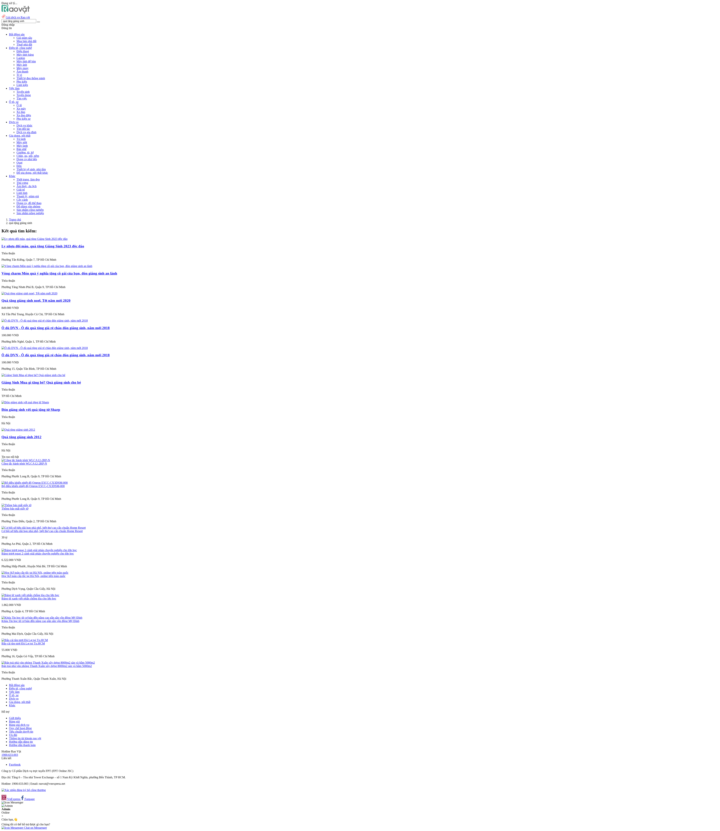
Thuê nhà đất (24, 44)
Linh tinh (21, 193)
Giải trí (20, 189)
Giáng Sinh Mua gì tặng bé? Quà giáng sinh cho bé (41, 382)
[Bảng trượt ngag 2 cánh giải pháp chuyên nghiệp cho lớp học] (39, 550)
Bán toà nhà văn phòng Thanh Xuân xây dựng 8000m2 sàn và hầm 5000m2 (47, 666)
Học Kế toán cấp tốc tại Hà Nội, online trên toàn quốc (33, 576)
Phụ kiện (21, 81)
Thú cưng (22, 182)
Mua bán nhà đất (26, 41)
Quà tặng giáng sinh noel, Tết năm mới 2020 (36, 300)
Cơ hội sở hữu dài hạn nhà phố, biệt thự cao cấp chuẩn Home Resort (42, 531)
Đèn (19, 166)
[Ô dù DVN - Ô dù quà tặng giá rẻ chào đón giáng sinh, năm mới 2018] (45, 320)
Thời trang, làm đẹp (28, 179)
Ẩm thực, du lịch (26, 186)
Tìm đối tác (23, 128)
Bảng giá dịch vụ (19, 724)
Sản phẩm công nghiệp (30, 209)
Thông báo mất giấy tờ (15, 508)
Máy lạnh (22, 145)
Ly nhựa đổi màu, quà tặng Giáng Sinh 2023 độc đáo (43, 246)
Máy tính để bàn (26, 61)
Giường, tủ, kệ (25, 152)
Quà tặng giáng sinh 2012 (21, 437)
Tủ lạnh (21, 139)
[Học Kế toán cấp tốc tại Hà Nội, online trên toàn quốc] (35, 572)
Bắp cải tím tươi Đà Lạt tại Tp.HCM (23, 643)
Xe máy (21, 108)
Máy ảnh (21, 64)
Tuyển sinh (23, 91)
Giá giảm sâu (24, 37)
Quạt (19, 162)
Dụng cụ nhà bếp (26, 159)
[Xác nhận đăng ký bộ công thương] (24, 790)
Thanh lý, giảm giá (27, 196)
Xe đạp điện (23, 115)
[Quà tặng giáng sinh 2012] (18, 429)
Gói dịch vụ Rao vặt (18, 17)
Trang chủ (15, 219)
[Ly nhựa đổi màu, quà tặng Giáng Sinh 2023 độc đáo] (35, 238)
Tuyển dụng (23, 95)
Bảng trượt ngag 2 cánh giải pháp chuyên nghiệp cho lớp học (38, 553)
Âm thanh (22, 71)
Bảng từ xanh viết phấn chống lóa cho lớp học (29, 598)
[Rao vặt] (16, 12)
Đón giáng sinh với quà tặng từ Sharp (31, 410)
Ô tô (19, 105)
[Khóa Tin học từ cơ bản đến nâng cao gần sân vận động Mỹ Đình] (42, 617)
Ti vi (19, 74)
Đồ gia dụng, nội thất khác (32, 172)
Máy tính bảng (25, 54)
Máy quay (22, 68)
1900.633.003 (10, 754)
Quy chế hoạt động (20, 728)
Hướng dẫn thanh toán (22, 745)
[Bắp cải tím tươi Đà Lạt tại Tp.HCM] (25, 640)
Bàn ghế (21, 149)
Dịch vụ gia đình (26, 132)
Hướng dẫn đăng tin (21, 741)
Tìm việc (21, 98)
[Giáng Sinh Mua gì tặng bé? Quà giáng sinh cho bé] (33, 375)
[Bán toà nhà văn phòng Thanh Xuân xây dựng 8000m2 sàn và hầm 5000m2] (48, 662)
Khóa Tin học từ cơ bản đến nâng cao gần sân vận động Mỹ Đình (40, 621)
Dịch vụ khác (24, 125)
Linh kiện (22, 85)
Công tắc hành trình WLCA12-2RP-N (24, 463)
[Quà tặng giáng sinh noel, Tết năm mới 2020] (29, 293)
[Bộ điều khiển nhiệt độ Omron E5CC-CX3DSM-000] (35, 482)
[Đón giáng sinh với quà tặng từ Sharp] (25, 402)
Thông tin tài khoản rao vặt (25, 738)
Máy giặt (21, 142)
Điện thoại (22, 51)
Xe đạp (20, 112)
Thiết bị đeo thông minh (30, 78)
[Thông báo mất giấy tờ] (16, 505)
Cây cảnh (22, 199)
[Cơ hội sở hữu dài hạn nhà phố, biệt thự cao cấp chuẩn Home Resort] (44, 527)
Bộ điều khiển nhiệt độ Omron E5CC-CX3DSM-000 (33, 486)
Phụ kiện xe (23, 118)
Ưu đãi (13, 735)
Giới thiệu (15, 718)
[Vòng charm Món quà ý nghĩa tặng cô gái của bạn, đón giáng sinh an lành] (47, 266)
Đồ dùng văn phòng (28, 206)
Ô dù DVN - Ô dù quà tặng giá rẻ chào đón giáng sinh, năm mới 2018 (56, 328)
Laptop (20, 58)
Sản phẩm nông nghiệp (30, 213)
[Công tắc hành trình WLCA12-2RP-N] (26, 460)
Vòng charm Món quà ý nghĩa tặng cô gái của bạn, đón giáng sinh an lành (59, 273)
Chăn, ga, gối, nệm (27, 155)
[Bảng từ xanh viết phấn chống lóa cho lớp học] (30, 595)
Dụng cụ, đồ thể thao (28, 203)
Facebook (15, 764)
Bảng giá (14, 721)
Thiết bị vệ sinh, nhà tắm (31, 169)
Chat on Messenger (35, 827)
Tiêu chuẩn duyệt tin (21, 731)
